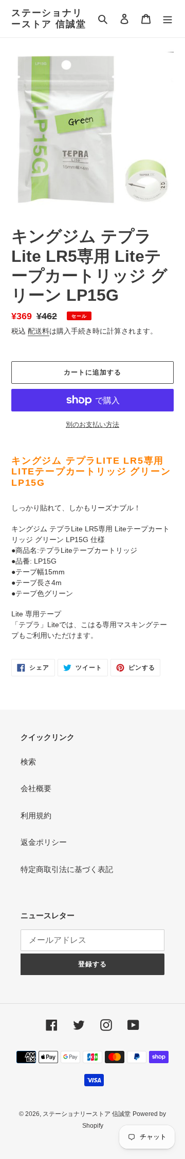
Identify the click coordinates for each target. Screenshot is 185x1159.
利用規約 (36, 815)
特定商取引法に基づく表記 (67, 869)
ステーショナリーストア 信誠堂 (48, 18)
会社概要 (36, 788)
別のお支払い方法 (92, 424)
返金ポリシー (44, 842)
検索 (28, 761)
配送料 (38, 331)
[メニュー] (167, 19)
